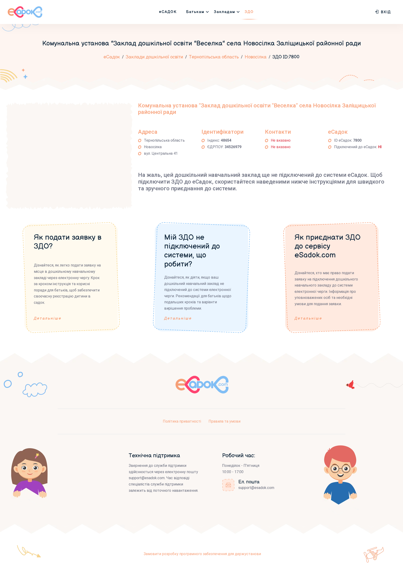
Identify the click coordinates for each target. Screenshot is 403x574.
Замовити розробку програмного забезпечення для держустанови (202, 554)
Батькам (195, 12)
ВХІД (385, 12)
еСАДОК (168, 12)
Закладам (224, 12)
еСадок (112, 57)
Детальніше (48, 318)
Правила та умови (224, 421)
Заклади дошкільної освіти (154, 57)
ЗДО (249, 12)
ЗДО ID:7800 (285, 57)
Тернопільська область (214, 57)
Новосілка (256, 57)
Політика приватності (182, 421)
